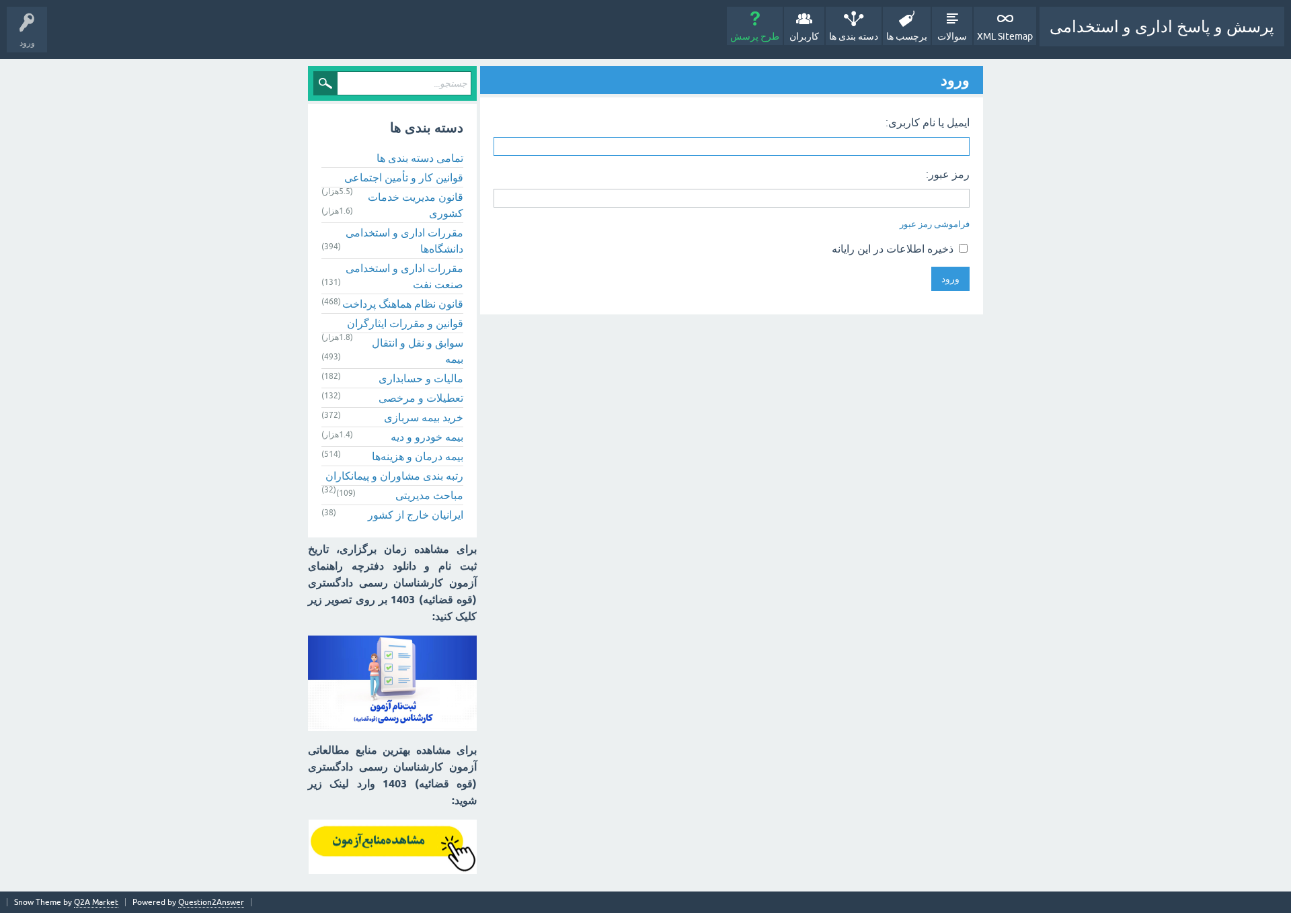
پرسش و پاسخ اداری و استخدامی (1162, 26)
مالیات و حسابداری (421, 378)
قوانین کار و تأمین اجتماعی (403, 177)
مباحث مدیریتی (429, 495)
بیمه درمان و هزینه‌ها (417, 456)
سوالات (952, 36)
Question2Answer (211, 902)
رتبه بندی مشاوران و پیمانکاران (394, 476)
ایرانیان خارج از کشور (415, 515)
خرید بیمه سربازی (423, 417)
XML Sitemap (1005, 36)
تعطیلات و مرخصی (421, 398)
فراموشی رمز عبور (935, 224)
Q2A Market (96, 902)
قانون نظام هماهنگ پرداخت (402, 304)
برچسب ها (906, 36)
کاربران (804, 36)
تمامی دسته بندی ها (420, 158)
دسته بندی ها (853, 36)
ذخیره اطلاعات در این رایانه (894, 249)
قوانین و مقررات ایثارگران (405, 323)
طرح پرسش (754, 36)
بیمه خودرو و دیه (427, 437)
